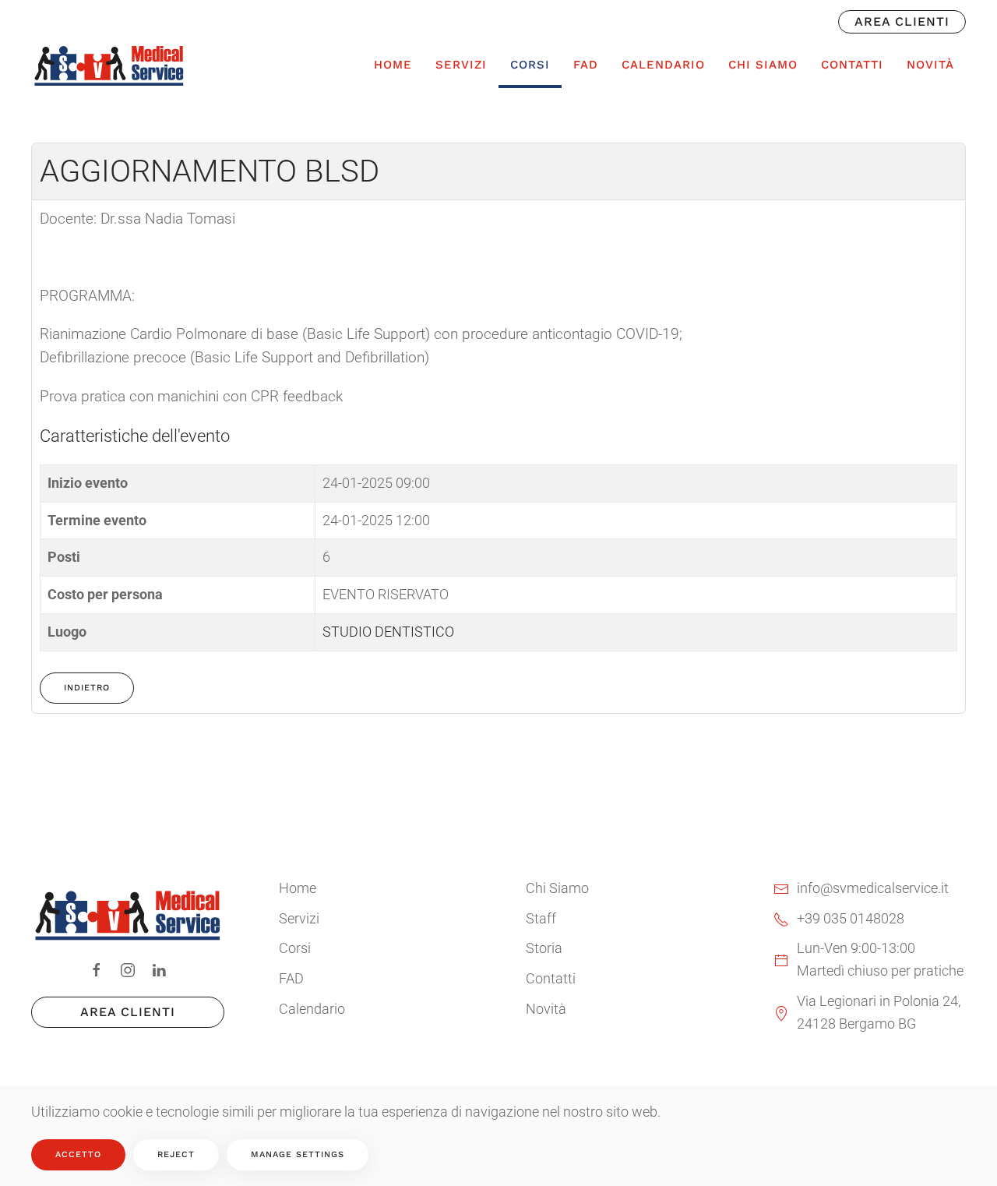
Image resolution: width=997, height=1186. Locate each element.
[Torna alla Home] (109, 64)
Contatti (852, 65)
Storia (544, 948)
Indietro (87, 688)
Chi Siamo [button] (763, 65)
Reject (176, 1154)
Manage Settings (297, 1154)
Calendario (663, 65)
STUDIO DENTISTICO (388, 631)
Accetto (78, 1154)
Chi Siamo (557, 888)
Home (393, 65)
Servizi (299, 918)
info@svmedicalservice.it (873, 888)
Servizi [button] (461, 65)
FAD (585, 65)
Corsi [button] (530, 65)
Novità (930, 65)
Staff (541, 918)
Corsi (295, 948)
